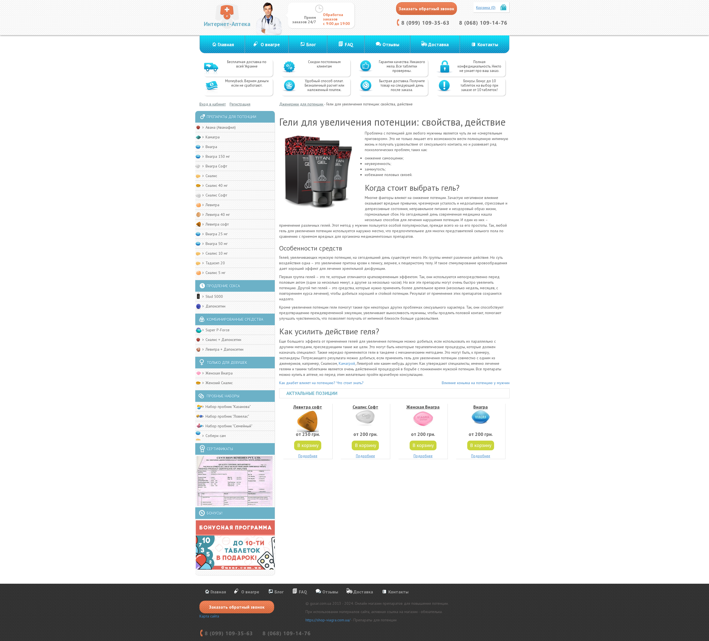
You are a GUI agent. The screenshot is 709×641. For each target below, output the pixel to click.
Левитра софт (217, 224)
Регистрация (240, 104)
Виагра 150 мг (217, 156)
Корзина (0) (485, 7)
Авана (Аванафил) (220, 127)
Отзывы (390, 45)
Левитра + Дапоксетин (224, 349)
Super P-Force (217, 329)
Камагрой (347, 363)
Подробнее (307, 456)
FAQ (349, 45)
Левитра (212, 204)
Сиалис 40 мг (216, 185)
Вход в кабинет (212, 104)
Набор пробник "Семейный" (228, 425)
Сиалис (211, 175)
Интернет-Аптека (227, 24)
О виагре (270, 45)
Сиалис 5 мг (215, 272)
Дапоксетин (215, 306)
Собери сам (215, 435)
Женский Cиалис (219, 382)
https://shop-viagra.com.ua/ (327, 619)
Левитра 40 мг (217, 214)
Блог (311, 45)
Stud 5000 (214, 296)
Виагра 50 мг (216, 243)
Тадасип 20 (215, 262)
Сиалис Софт (216, 195)
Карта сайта (209, 616)
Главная (226, 45)
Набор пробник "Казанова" (228, 406)
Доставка (438, 45)
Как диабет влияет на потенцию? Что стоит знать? (321, 382)
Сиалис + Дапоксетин (223, 339)
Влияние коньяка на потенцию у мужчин (476, 382)
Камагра (212, 137)
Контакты (487, 45)
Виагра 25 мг (216, 233)
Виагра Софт (216, 166)
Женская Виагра (219, 373)
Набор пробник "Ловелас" (227, 416)
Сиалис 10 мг (216, 253)
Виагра (211, 146)
